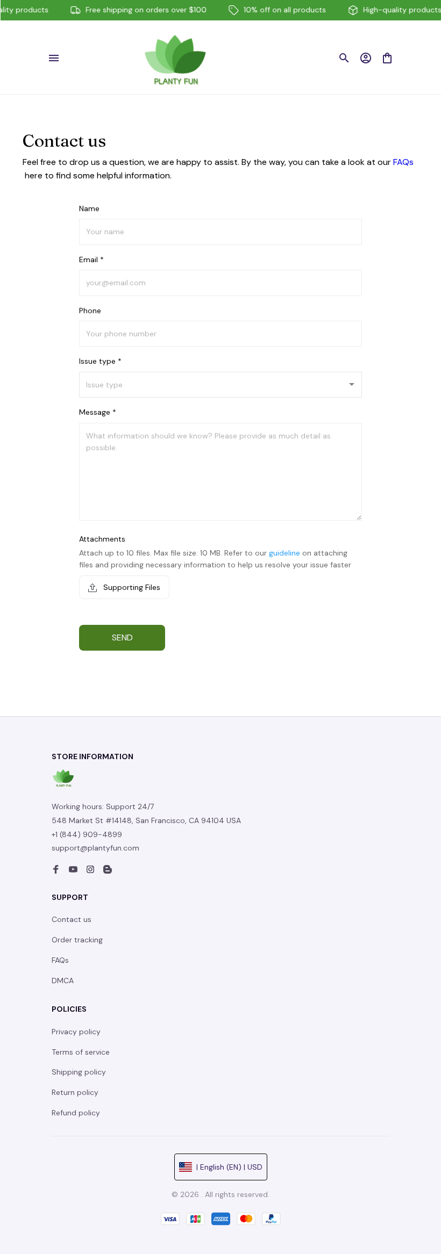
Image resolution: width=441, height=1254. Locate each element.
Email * (91, 259)
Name (89, 208)
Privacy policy (76, 1031)
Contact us (71, 919)
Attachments (102, 539)
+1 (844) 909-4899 (87, 834)
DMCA (63, 980)
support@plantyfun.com (95, 848)
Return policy (75, 1092)
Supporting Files (130, 587)
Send (122, 637)
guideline (284, 553)
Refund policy (76, 1113)
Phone (90, 310)
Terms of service (81, 1052)
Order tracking (77, 940)
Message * (97, 412)
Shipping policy (79, 1072)
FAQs (403, 162)
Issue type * (100, 361)
